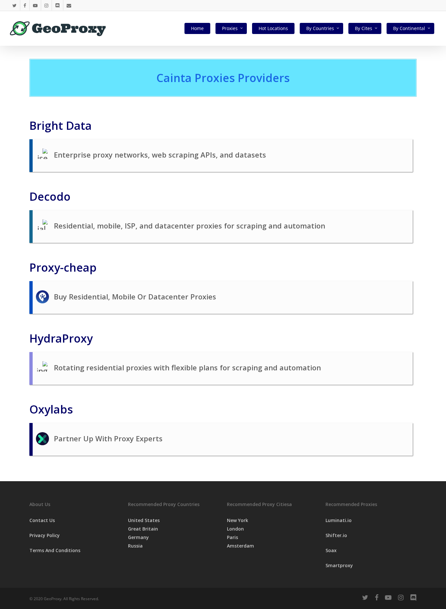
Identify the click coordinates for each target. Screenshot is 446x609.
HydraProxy (61, 338)
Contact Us (42, 520)
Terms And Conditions (54, 550)
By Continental (409, 28)
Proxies (230, 28)
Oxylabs (51, 409)
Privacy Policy (44, 535)
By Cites (363, 28)
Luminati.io (339, 520)
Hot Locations (273, 28)
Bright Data (60, 125)
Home (197, 28)
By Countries (320, 28)
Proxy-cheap (63, 267)
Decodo (50, 196)
